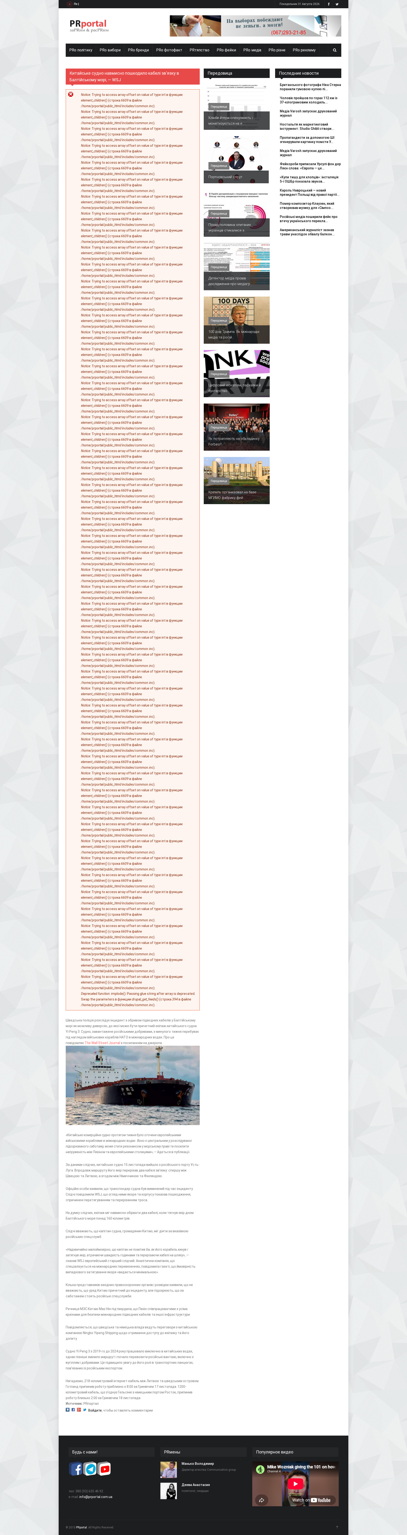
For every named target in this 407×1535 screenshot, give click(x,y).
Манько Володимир (198, 1464)
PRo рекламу (304, 50)
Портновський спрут (225, 177)
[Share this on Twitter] (84, 1410)
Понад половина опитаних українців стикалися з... (229, 228)
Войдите (95, 1410)
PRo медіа (252, 50)
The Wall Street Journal (102, 1043)
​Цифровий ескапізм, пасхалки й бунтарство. (234, 388)
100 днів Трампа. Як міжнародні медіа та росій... (233, 334)
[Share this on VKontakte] (67, 1410)
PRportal (81, 1527)
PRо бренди (138, 50)
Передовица (220, 73)
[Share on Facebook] (73, 1410)
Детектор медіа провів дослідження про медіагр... (230, 281)
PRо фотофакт (169, 50)
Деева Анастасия (196, 1485)
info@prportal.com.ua (95, 1497)
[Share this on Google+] (79, 1410)
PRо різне (277, 50)
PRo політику (80, 50)
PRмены (172, 1451)
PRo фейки (226, 50)
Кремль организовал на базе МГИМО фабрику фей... (232, 495)
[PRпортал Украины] (89, 26)
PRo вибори (110, 50)
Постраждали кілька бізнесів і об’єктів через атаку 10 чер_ (115, 4)
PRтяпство (199, 50)
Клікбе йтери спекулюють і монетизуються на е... (230, 121)
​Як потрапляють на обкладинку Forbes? (234, 441)
